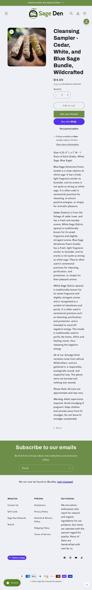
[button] (6, 13)
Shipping (57, 84)
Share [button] (59, 428)
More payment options (69, 128)
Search (11, 524)
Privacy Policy (41, 511)
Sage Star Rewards (17, 518)
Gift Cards (12, 511)
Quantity (58, 89)
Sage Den (41, 581)
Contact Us (13, 505)
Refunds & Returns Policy (43, 520)
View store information (67, 144)
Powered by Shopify (53, 581)
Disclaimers (40, 505)
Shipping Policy (41, 528)
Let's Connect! (65, 481)
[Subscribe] (69, 468)
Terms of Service (42, 534)
